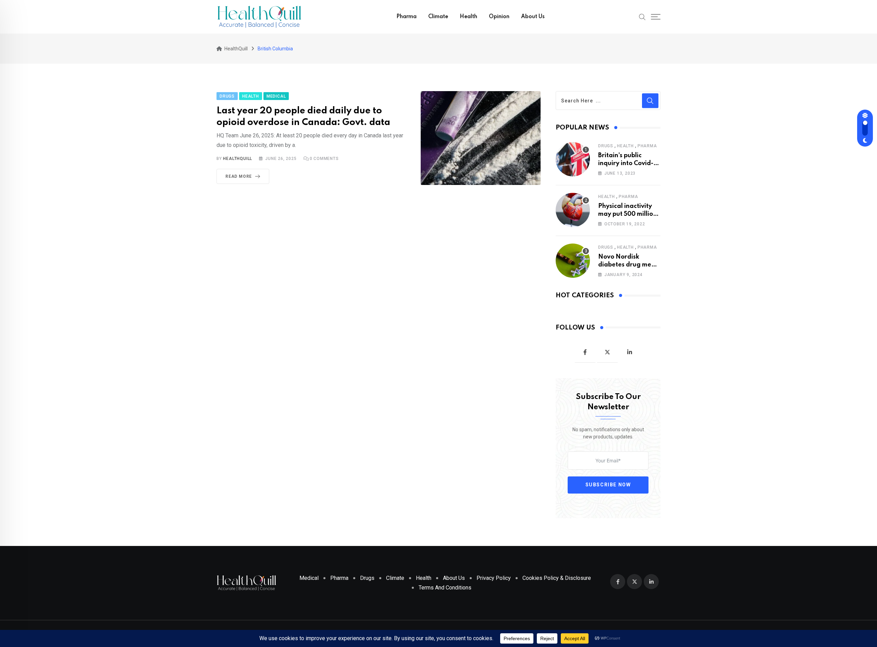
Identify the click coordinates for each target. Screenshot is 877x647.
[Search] (642, 16)
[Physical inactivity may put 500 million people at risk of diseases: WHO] (573, 210)
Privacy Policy (494, 578)
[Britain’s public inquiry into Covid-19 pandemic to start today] (573, 159)
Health (468, 17)
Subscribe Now (608, 485)
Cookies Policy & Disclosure (556, 578)
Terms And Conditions (445, 587)
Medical (309, 578)
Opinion (499, 17)
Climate (438, 17)
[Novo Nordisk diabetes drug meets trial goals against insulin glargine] (573, 261)
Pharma (406, 17)
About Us (533, 17)
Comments (324, 158)
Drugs (605, 146)
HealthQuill (237, 158)
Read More (238, 176)
